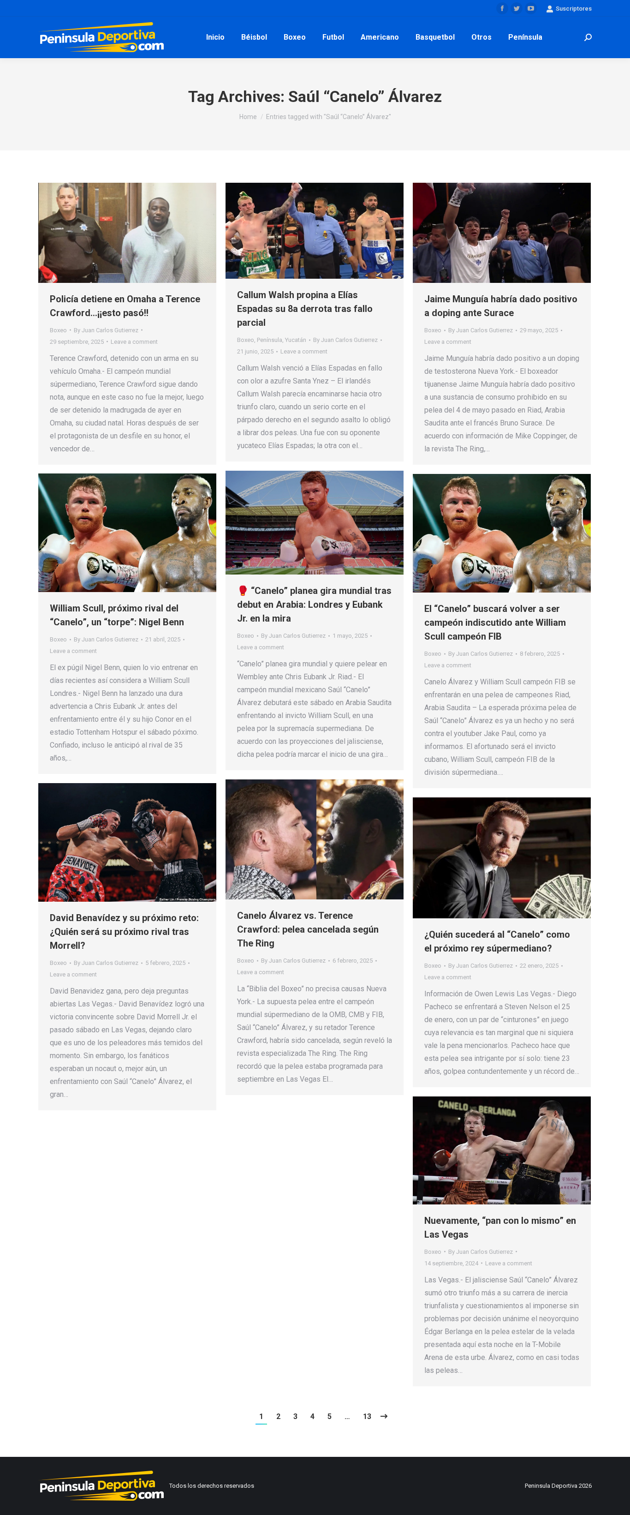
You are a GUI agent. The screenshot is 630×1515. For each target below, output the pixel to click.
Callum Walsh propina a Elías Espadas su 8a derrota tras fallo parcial (305, 308)
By (106, 330)
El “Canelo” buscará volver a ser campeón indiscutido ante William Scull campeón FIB (495, 622)
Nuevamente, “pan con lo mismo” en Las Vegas (500, 1227)
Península (269, 339)
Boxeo (58, 330)
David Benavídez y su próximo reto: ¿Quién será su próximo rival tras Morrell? (124, 931)
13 (367, 1416)
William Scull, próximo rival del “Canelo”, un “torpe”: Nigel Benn (117, 615)
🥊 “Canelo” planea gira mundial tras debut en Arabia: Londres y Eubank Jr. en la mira (314, 604)
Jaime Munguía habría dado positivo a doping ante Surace (500, 305)
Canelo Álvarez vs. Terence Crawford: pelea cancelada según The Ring (308, 929)
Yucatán (295, 339)
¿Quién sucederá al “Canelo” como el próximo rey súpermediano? (497, 941)
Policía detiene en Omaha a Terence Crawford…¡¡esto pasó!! (125, 305)
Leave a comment (134, 341)
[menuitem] (215, 37)
